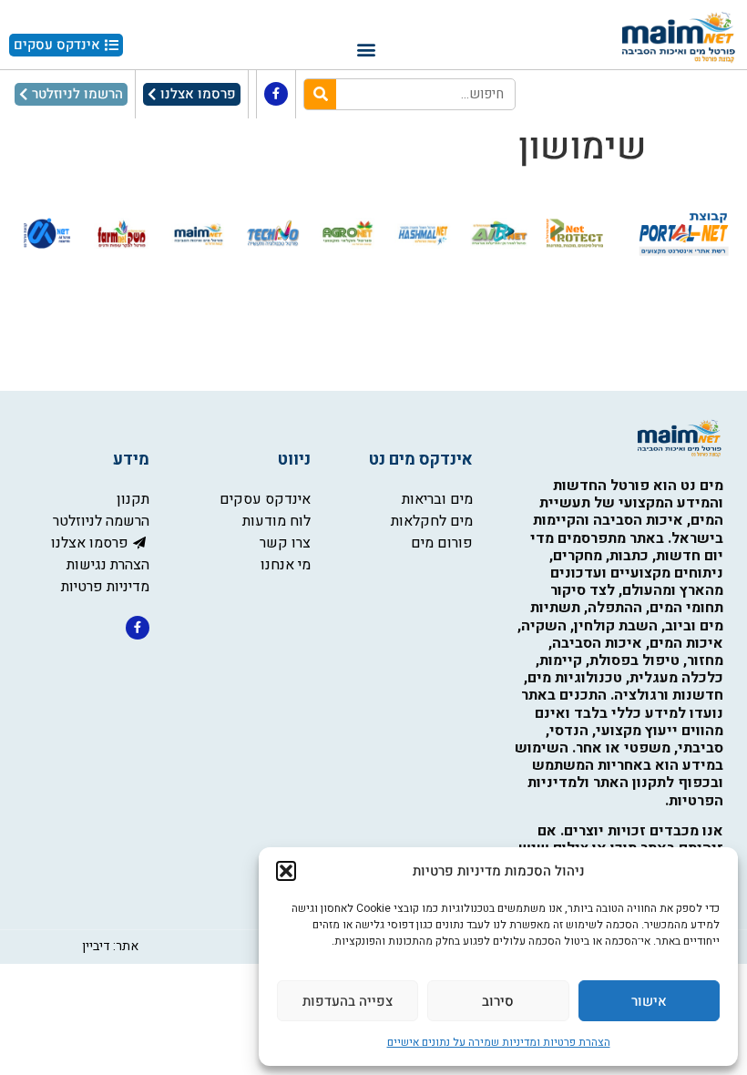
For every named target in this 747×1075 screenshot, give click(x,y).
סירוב (498, 1001)
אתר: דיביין (110, 946)
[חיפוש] (320, 94)
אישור (649, 1001)
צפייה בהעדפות (347, 1001)
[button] (286, 871)
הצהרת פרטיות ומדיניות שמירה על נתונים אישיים (498, 1042)
